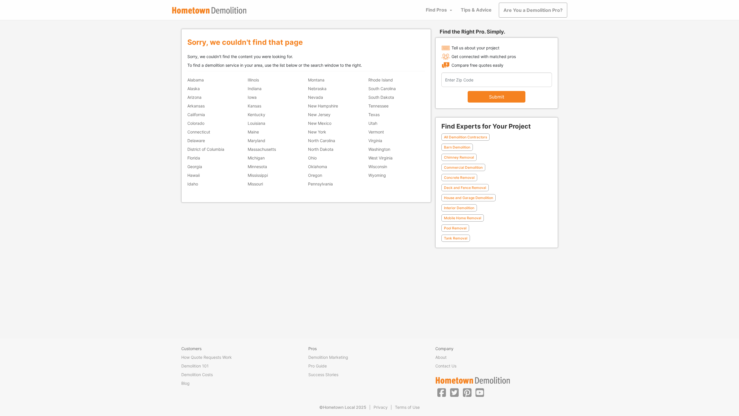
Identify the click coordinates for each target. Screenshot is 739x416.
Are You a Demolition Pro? (533, 10)
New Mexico (319, 123)
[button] (442, 392)
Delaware (196, 140)
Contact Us (445, 365)
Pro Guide (317, 365)
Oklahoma (317, 166)
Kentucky (256, 114)
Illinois (253, 79)
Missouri (255, 183)
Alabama (195, 79)
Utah (372, 123)
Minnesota (257, 166)
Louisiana (256, 123)
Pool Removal (455, 228)
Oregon (315, 175)
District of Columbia (205, 149)
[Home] (209, 10)
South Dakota (381, 97)
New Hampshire (323, 105)
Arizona (194, 97)
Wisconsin (377, 166)
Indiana (255, 88)
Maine (253, 131)
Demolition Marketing (328, 357)
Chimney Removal (459, 157)
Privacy (381, 407)
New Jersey (319, 114)
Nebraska (317, 88)
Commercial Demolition (463, 167)
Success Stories (323, 374)
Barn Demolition (457, 147)
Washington (379, 149)
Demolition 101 (195, 365)
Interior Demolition (459, 208)
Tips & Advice (476, 10)
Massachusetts (262, 149)
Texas (374, 114)
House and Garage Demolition (468, 198)
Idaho (192, 183)
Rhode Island (380, 79)
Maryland (256, 140)
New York (317, 131)
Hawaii (193, 175)
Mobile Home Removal (462, 218)
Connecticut (198, 131)
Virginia (375, 140)
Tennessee (378, 105)
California (196, 114)
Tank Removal (455, 238)
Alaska (193, 88)
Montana (316, 79)
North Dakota (320, 149)
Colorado (195, 123)
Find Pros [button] (436, 10)
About (441, 357)
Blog (185, 383)
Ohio (312, 157)
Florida (193, 157)
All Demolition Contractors (465, 137)
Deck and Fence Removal (465, 187)
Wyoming (377, 175)
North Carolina (321, 140)
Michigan (256, 157)
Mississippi (258, 175)
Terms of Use (407, 407)
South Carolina (382, 88)
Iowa (252, 97)
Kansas (254, 105)
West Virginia (380, 157)
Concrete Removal (459, 177)
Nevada (315, 97)
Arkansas (196, 105)
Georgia (194, 166)
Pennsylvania (320, 183)
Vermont (376, 131)
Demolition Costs (197, 374)
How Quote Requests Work (206, 357)
